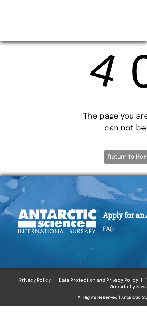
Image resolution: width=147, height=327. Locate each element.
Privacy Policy (35, 280)
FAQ (108, 229)
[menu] (136, 11)
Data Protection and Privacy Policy (98, 280)
